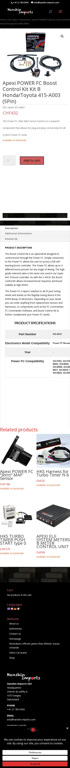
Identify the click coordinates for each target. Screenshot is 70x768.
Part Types (13, 19)
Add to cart (31, 160)
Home (3, 19)
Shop (12, 657)
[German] (15, 608)
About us (14, 623)
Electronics (25, 19)
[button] (62, 36)
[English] (8, 608)
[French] (11, 608)
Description (11, 228)
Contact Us (15, 633)
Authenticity (15, 628)
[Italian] (18, 608)
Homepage (15, 638)
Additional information (18, 233)
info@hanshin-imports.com (21, 719)
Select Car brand (18, 652)
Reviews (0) (11, 238)
